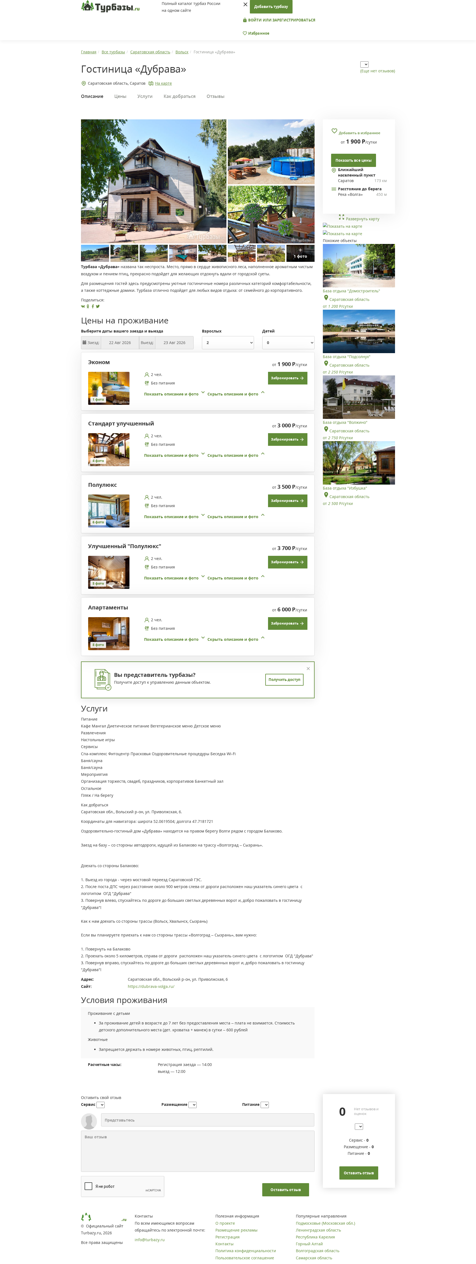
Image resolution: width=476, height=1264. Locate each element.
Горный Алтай (309, 1243)
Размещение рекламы (236, 1230)
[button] (205, 394)
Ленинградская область (318, 1230)
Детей (268, 331)
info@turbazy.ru (150, 1239)
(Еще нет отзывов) (377, 70)
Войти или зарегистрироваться (281, 20)
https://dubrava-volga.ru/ (151, 986)
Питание (250, 1104)
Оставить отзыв (286, 1189)
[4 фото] (108, 449)
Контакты (224, 1243)
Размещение (174, 1104)
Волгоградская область (317, 1250)
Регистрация (227, 1237)
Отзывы (216, 96)
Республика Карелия (315, 1237)
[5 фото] (108, 571)
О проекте (225, 1223)
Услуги (145, 96)
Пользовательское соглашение (244, 1257)
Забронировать (285, 378)
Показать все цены (354, 160)
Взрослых (211, 331)
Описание (92, 96)
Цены (120, 96)
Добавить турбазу (271, 6)
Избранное (258, 33)
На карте (163, 83)
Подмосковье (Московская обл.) (325, 1223)
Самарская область (314, 1257)
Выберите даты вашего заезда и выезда (122, 331)
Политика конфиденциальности (245, 1250)
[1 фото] (108, 387)
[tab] (195, 388)
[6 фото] (108, 510)
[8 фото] (108, 633)
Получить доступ (284, 679)
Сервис (88, 1104)
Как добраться (180, 96)
